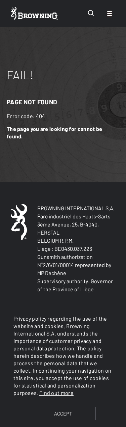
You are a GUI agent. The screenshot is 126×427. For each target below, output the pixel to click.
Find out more (56, 393)
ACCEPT (63, 413)
